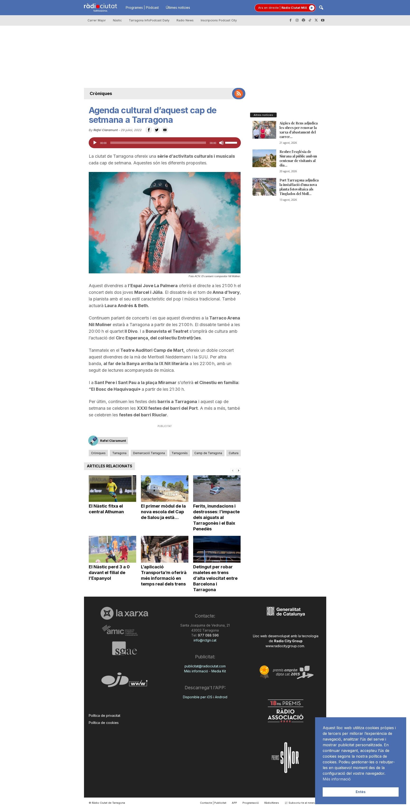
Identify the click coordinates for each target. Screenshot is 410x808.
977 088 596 (208, 635)
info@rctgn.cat (205, 640)
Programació (250, 802)
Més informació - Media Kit (205, 671)
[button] (321, 8)
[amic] (124, 630)
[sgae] (124, 648)
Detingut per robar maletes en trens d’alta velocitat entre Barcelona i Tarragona (215, 578)
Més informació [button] (337, 779)
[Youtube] (323, 20)
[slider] (231, 142)
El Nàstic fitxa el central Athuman (106, 508)
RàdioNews (271, 802)
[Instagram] (297, 20)
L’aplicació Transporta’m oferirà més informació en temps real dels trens (163, 575)
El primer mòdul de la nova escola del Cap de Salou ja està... (163, 511)
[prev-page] (232, 470)
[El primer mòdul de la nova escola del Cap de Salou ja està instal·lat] (164, 488)
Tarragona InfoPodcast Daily (149, 20)
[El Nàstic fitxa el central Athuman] (112, 488)
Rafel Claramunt (105, 130)
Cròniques (101, 93)
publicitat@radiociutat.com (205, 666)
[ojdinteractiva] (124, 682)
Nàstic (117, 20)
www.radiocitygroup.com (285, 646)
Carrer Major (97, 20)
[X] (316, 20)
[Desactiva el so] (221, 142)
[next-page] (238, 470)
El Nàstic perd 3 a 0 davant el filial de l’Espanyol (109, 572)
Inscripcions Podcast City (219, 20)
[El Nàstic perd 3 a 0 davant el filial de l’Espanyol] (112, 549)
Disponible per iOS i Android (205, 697)
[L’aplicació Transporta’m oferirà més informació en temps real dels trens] (164, 549)
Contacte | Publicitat (213, 802)
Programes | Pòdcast (142, 7)
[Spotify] (303, 20)
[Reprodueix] (95, 142)
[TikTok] (310, 20)
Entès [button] (361, 792)
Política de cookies (104, 723)
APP (234, 802)
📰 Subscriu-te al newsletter (303, 802)
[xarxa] (124, 613)
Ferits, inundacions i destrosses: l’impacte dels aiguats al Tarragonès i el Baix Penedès (216, 517)
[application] (165, 142)
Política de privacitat (104, 715)
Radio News (185, 20)
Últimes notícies (178, 7)
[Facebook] (291, 20)
